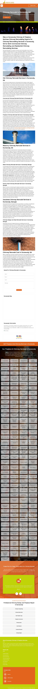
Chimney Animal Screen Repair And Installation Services (23, 378)
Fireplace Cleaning (5, 364)
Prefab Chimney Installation (23, 506)
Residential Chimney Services (5, 442)
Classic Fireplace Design (33, 452)
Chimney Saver (14, 392)
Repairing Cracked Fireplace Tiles (5, 448)
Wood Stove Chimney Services (24, 538)
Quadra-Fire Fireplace (5, 485)
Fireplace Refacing (33, 383)
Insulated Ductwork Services (33, 548)
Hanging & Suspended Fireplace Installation (24, 543)
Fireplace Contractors (5, 411)
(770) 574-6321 (32, 5)
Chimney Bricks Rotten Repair (14, 448)
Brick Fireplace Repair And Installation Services (5, 554)
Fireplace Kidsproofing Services (33, 506)
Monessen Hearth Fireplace (33, 490)
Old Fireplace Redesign (23, 452)
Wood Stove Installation (5, 538)
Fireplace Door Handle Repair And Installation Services (23, 426)
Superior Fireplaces (23, 467)
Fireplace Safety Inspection (23, 524)
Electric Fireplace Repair (5, 415)
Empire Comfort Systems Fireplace (33, 495)
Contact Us (7, 17)
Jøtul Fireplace (14, 485)
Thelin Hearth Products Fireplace (5, 500)
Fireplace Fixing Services (32, 538)
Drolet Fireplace (23, 490)
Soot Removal (32, 364)
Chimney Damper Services (5, 402)
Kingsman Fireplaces (14, 472)
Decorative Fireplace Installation (33, 524)
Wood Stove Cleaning (14, 538)
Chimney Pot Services (23, 402)
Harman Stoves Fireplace (14, 481)
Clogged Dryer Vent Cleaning (23, 515)
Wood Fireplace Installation (14, 415)
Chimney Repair (5, 368)
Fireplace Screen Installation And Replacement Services (33, 500)
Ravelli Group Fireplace (14, 500)
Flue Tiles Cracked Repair (14, 452)
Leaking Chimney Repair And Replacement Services (33, 442)
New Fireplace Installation (23, 373)
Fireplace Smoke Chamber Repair (23, 383)
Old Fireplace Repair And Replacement (5, 392)
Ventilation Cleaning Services (5, 548)
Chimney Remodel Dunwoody (11, 21)
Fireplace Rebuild (14, 410)
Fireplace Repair (5, 653)
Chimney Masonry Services (14, 406)
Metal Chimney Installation (5, 383)
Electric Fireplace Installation (33, 415)
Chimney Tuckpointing (5, 388)
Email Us (9, 674)
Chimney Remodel (24, 548)
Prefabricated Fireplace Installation (23, 420)
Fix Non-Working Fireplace (5, 378)
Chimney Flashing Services (5, 406)
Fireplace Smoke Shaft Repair (14, 383)
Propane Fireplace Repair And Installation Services (33, 420)
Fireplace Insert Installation (5, 506)
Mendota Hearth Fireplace (33, 485)
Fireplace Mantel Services (5, 559)
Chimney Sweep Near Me (23, 529)
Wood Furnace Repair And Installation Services (5, 420)
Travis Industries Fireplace (14, 495)
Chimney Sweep (5, 360)
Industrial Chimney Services (14, 442)
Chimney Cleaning (14, 360)
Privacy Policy (5, 664)
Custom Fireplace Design (14, 457)
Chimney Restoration (14, 388)
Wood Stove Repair (33, 533)
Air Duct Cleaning (24, 510)
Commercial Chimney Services (33, 437)
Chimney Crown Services (23, 393)
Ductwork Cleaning (33, 529)
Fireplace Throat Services (14, 437)
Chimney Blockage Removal (24, 388)
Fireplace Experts (24, 519)
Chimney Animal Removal (23, 500)
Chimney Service (23, 360)
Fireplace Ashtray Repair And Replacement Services (33, 426)
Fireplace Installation (14, 373)
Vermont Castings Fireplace (33, 476)
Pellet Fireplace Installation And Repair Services (5, 467)
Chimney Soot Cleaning (23, 369)
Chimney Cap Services (33, 393)
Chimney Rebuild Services (14, 506)
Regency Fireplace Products (14, 467)
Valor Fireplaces (33, 467)
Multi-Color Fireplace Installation (33, 462)
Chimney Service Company (14, 519)
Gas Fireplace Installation (23, 415)
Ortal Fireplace (5, 490)
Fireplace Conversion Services (14, 543)
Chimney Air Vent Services (14, 462)
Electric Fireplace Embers (33, 457)
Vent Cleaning (14, 510)
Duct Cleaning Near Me (14, 529)
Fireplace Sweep (23, 406)
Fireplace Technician (5, 533)
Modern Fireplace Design (5, 457)
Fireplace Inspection (33, 388)
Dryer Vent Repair (5, 524)
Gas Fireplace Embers (5, 462)
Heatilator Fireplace (5, 476)
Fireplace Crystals (24, 462)
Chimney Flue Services (23, 397)
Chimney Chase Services (5, 397)
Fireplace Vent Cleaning (32, 406)
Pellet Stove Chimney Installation (24, 457)
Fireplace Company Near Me (14, 533)
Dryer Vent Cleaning (5, 511)
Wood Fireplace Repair (23, 411)
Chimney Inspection (33, 361)
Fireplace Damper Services (33, 432)
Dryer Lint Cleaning (33, 510)
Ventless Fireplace (5, 543)
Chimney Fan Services (33, 402)
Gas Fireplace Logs (5, 437)
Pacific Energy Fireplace (23, 485)
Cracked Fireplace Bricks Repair (23, 554)
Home (4, 21)
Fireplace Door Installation (14, 426)
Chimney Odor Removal (5, 452)
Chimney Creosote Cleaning (33, 369)
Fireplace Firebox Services (24, 432)
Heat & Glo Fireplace (5, 481)
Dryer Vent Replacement (14, 524)
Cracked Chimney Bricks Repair (24, 448)
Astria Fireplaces (23, 472)
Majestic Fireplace (23, 476)
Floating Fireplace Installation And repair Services (33, 553)
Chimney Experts (33, 519)
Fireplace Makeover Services (14, 548)
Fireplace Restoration (33, 373)
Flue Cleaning (14, 364)
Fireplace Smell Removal (32, 448)
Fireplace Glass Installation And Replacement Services (5, 426)
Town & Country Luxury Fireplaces (5, 472)
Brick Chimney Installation (32, 378)
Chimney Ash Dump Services (14, 402)
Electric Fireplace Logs (24, 437)
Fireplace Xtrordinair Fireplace (14, 490)
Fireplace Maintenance (23, 533)
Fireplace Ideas (5, 529)
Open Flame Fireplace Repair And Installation (33, 543)
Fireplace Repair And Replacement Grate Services (14, 432)
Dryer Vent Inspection (14, 515)
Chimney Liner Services (32, 397)
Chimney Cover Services (14, 397)
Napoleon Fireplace (14, 476)
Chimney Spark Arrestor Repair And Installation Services (14, 378)
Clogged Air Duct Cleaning (33, 515)
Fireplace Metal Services (5, 432)
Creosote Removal (23, 364)
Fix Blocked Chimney (24, 442)
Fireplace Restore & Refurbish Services (14, 553)
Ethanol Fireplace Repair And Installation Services (14, 420)
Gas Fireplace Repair (33, 411)
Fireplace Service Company (5, 519)
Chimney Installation (14, 369)
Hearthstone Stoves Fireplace (23, 495)
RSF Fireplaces (32, 472)
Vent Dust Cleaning (5, 515)
